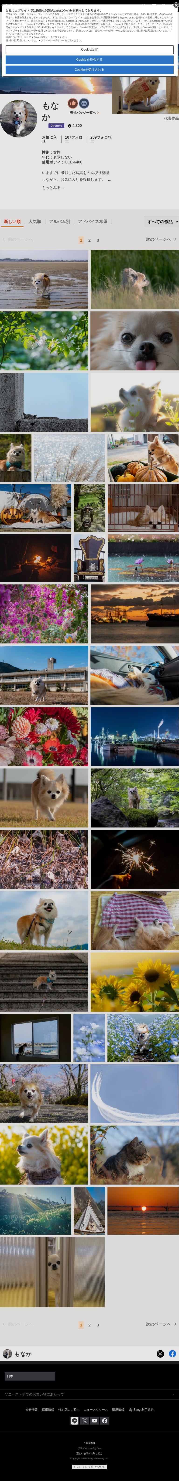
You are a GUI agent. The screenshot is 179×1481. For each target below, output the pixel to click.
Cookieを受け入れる (89, 69)
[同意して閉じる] (175, 4)
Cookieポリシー (42, 37)
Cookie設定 (89, 49)
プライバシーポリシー (52, 40)
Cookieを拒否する (89, 59)
